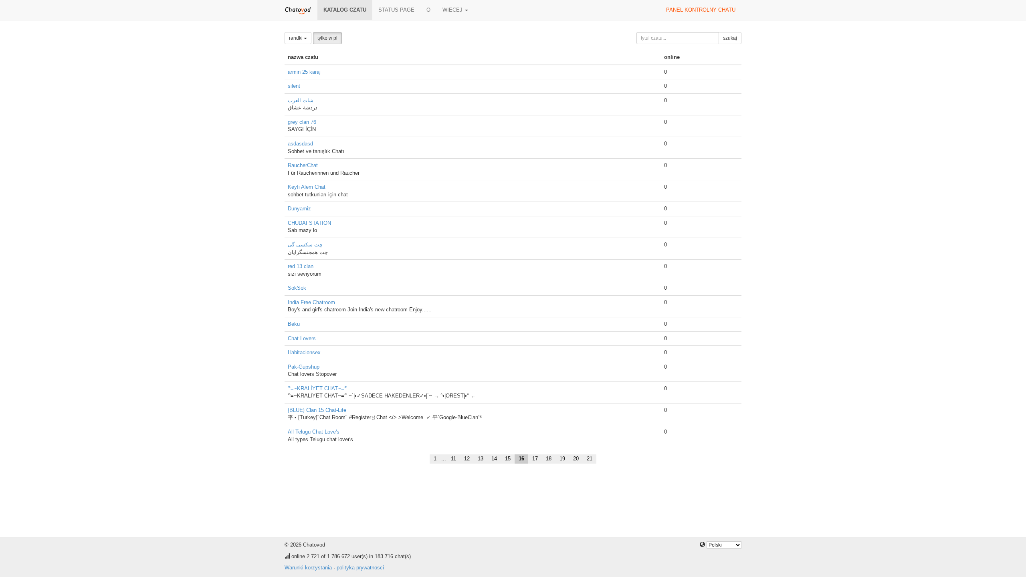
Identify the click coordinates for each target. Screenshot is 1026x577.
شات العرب (300, 100)
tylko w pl (327, 38)
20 (576, 459)
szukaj (730, 38)
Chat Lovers (302, 338)
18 (548, 459)
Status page (396, 10)
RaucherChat (303, 165)
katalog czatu (344, 10)
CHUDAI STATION (309, 223)
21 (589, 459)
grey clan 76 (302, 122)
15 (508, 459)
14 (494, 459)
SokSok (297, 288)
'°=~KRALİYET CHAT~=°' (317, 388)
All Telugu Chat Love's (313, 432)
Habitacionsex (304, 352)
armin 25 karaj (304, 72)
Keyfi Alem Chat (306, 187)
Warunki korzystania (308, 568)
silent (294, 86)
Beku (294, 324)
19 (562, 459)
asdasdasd (300, 144)
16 (521, 459)
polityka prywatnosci (360, 568)
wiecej (453, 10)
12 (467, 459)
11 (453, 459)
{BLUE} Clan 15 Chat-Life (317, 410)
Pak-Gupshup (303, 367)
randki (296, 38)
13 (480, 459)
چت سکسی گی (305, 245)
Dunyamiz (299, 209)
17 (535, 459)
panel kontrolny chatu (700, 10)
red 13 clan (300, 266)
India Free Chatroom (311, 302)
